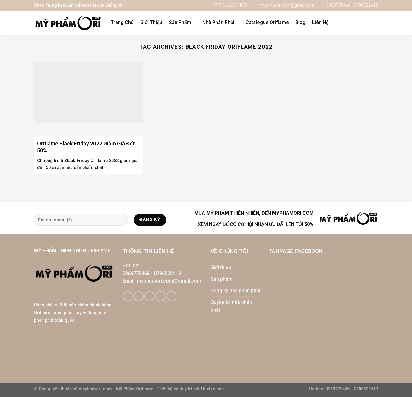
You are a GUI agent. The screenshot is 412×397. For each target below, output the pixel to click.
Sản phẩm (222, 279)
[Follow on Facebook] (128, 296)
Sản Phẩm (180, 22)
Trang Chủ (122, 22)
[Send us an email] (149, 296)
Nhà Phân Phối (218, 22)
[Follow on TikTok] (139, 296)
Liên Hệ (320, 22)
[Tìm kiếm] (375, 22)
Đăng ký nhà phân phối (235, 290)
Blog (300, 22)
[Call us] (160, 296)
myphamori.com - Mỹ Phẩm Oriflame (116, 389)
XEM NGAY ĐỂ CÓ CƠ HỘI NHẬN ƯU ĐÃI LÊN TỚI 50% (256, 224)
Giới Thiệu (151, 22)
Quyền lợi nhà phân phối (231, 306)
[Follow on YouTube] (171, 296)
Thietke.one (212, 389)
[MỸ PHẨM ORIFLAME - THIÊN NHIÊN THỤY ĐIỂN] (68, 22)
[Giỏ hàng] (363, 22)
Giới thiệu (221, 267)
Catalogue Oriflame (267, 22)
